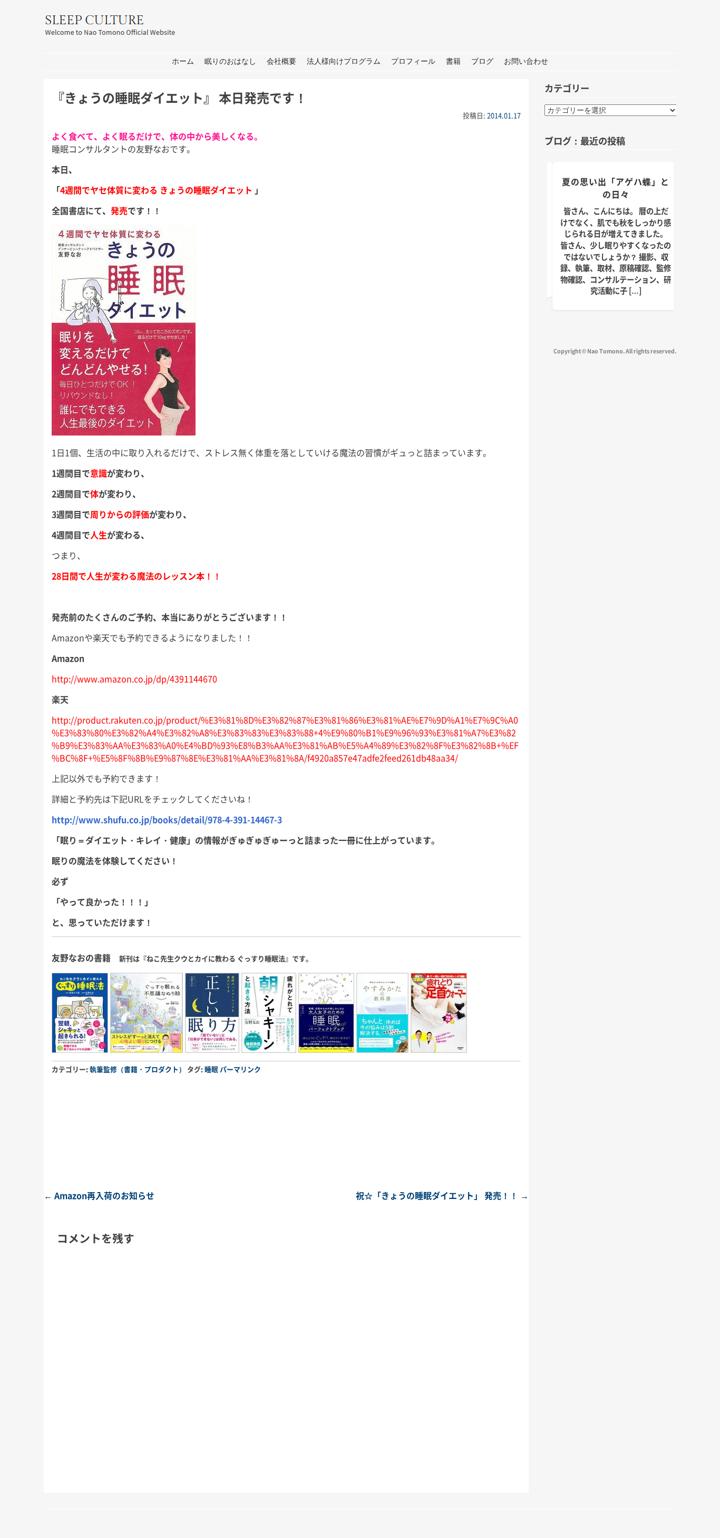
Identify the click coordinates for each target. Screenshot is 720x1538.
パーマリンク (240, 1069)
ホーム (183, 61)
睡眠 (211, 1069)
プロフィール (413, 61)
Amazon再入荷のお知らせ (99, 1195)
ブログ (482, 61)
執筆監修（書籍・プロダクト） (138, 1069)
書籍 (453, 61)
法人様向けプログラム (344, 61)
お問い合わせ (526, 61)
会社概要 (281, 61)
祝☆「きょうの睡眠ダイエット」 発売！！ (442, 1195)
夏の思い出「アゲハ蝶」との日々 (615, 187)
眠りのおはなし (230, 61)
